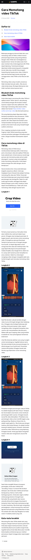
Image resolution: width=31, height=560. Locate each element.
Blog (3, 554)
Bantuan (4, 555)
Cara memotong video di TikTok (13, 33)
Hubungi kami (10, 555)
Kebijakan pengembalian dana (16, 554)
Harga (26, 554)
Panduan (13, 18)
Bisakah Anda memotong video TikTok (15, 30)
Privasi (6, 554)
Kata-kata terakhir (9, 36)
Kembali (5, 541)
